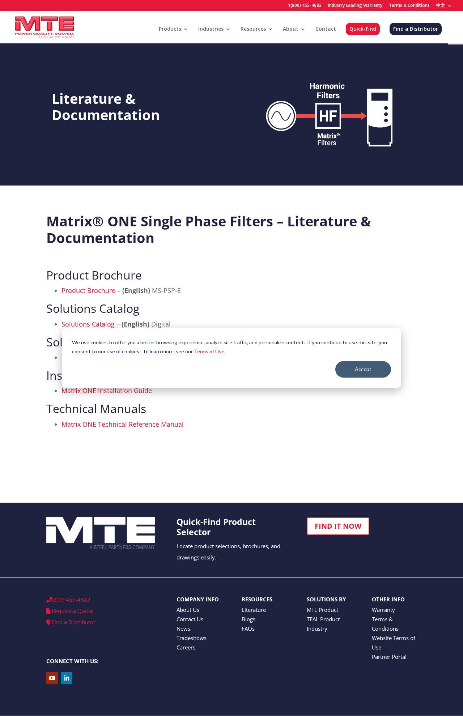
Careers (186, 647)
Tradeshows (192, 638)
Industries (211, 29)
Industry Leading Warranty (355, 5)
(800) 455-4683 (71, 599)
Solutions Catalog (88, 324)
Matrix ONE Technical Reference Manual (122, 424)
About (290, 29)
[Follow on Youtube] (52, 678)
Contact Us (190, 619)
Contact (325, 29)
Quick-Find (362, 28)
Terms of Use (209, 351)
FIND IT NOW (338, 526)
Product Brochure (88, 290)
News (183, 628)
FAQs (248, 628)
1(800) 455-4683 (305, 5)
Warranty (383, 609)
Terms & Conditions (409, 5)
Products (170, 29)
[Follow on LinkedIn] (66, 678)
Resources (253, 29)
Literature (254, 609)
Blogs (248, 619)
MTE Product (322, 609)
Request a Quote (71, 610)
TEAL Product (323, 619)
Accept (363, 369)
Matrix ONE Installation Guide (106, 390)
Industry (317, 628)
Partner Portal (389, 656)
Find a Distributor (415, 28)
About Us (188, 609)
